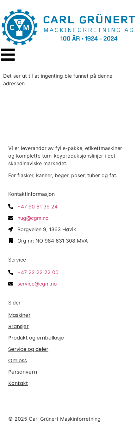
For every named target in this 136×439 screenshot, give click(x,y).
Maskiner (19, 315)
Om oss (17, 360)
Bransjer (18, 326)
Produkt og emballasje (36, 337)
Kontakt (18, 383)
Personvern (22, 372)
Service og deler (28, 349)
